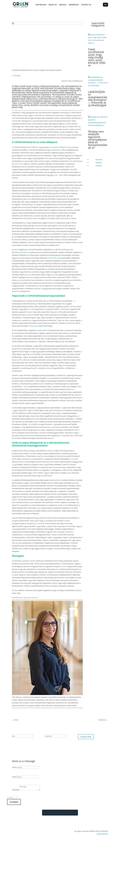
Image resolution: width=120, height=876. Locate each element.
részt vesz (34, 326)
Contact (14, 801)
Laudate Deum (42, 330)
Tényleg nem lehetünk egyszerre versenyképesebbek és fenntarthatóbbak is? (97, 140)
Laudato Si (29, 315)
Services (62, 5)
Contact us (86, 5)
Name (14, 767)
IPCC (21, 360)
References (74, 5)
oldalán (76, 105)
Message (15, 790)
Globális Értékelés (59, 147)
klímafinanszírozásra (20, 252)
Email (14, 777)
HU (105, 4)
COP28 (14, 121)
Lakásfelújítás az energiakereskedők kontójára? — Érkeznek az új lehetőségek (97, 98)
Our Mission (40, 5)
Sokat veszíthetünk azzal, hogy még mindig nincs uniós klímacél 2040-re (97, 57)
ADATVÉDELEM (102, 834)
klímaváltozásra (65, 249)
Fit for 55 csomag (56, 258)
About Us (53, 5)
